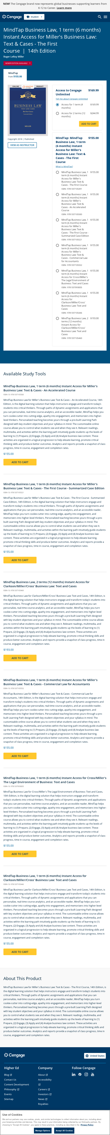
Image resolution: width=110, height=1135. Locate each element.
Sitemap (8, 1099)
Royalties (43, 1104)
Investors (43, 1094)
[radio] (57, 104)
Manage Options (42, 1130)
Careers (43, 1089)
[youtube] (92, 1074)
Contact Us (10, 1079)
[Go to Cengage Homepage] (12, 16)
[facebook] (80, 1074)
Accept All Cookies (64, 1130)
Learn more (64, 8)
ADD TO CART (20, 462)
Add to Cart (88, 123)
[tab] (15, 74)
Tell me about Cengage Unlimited (72, 99)
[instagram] (86, 1074)
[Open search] (99, 16)
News (41, 1099)
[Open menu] (105, 17)
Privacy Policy (87, 1124)
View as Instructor (22, 145)
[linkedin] (73, 1074)
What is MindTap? (64, 166)
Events (8, 1094)
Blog (7, 1074)
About (41, 1074)
